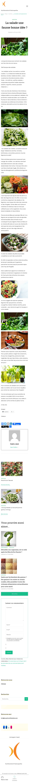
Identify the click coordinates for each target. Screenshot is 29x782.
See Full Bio (13, 447)
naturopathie (4, 547)
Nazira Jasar (6, 8)
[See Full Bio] (18, 447)
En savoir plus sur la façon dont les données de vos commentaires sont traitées (13, 663)
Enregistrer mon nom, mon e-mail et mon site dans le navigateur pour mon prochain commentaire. (15, 639)
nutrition (14, 19)
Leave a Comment (15, 779)
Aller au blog (14, 593)
